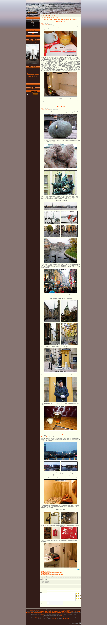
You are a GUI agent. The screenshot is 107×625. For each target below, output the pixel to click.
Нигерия (27, 612)
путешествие (62, 578)
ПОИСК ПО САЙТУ (66, 618)
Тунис (43, 612)
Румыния (35, 612)
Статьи (45, 17)
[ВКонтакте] (76, 569)
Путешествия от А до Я (39, 609)
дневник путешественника (46, 578)
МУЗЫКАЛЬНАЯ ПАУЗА (57, 616)
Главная (41, 17)
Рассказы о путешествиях (51, 17)
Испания (32, 24)
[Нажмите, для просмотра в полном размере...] (52, 223)
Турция (45, 612)
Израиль (60, 611)
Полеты (32, 20)
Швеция (72, 578)
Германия (32, 22)
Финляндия (56, 612)
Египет (57, 611)
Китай (33, 25)
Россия (32, 26)
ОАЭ (29, 612)
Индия (33, 23)
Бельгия (46, 611)
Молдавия (78, 611)
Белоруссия (42, 611)
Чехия (67, 612)
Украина (52, 612)
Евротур (32, 21)
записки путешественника (55, 578)
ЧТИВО (67, 616)
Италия (71, 611)
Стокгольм (68, 578)
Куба (75, 611)
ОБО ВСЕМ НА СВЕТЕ (39, 616)
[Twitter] (78, 569)
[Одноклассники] (79, 569)
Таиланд (40, 612)
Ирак (65, 611)
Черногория (63, 612)
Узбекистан (49, 612)
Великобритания (50, 611)
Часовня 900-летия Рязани (33, 42)
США (32, 27)
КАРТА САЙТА (54, 618)
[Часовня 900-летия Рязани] (32, 63)
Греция (55, 611)
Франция (59, 612)
